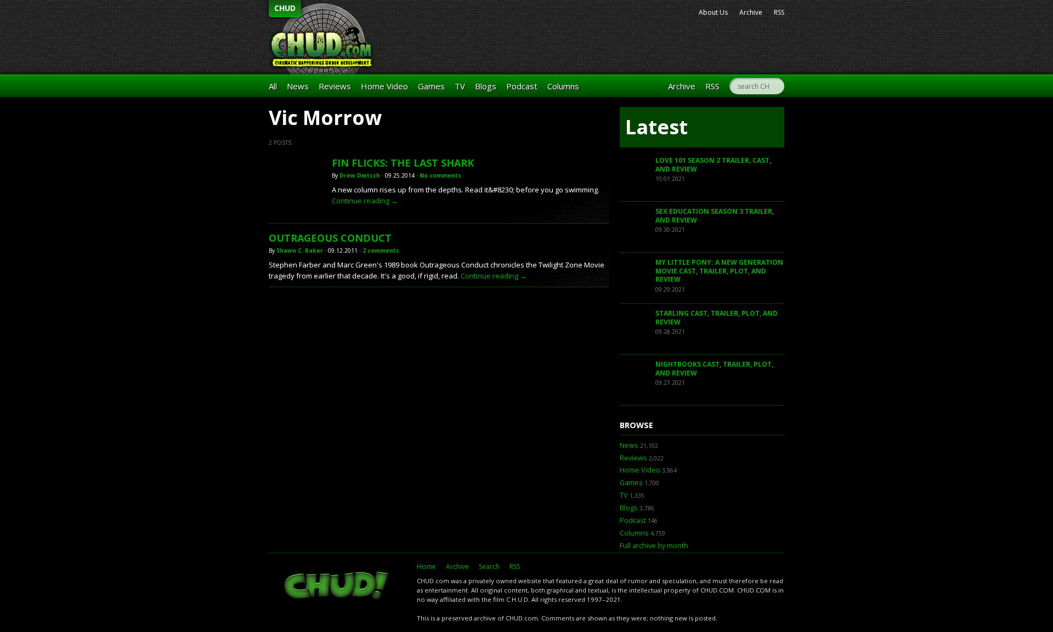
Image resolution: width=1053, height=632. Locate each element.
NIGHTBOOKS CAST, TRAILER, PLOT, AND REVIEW (714, 369)
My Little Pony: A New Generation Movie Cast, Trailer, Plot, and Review (719, 271)
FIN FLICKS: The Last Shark (403, 162)
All (273, 86)
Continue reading (365, 201)
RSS (779, 12)
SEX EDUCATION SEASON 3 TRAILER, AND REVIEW (714, 216)
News (298, 86)
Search (489, 566)
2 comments (381, 250)
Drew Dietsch (359, 175)
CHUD (285, 8)
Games (431, 86)
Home (426, 566)
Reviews (335, 86)
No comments (440, 175)
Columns (563, 86)
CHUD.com (337, 586)
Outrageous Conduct (330, 237)
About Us (713, 12)
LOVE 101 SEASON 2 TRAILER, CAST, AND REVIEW (713, 165)
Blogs (485, 86)
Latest (656, 126)
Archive (750, 12)
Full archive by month (654, 545)
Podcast (521, 86)
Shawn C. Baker (299, 250)
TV (460, 86)
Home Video (384, 86)
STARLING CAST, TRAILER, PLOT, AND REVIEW (716, 318)
